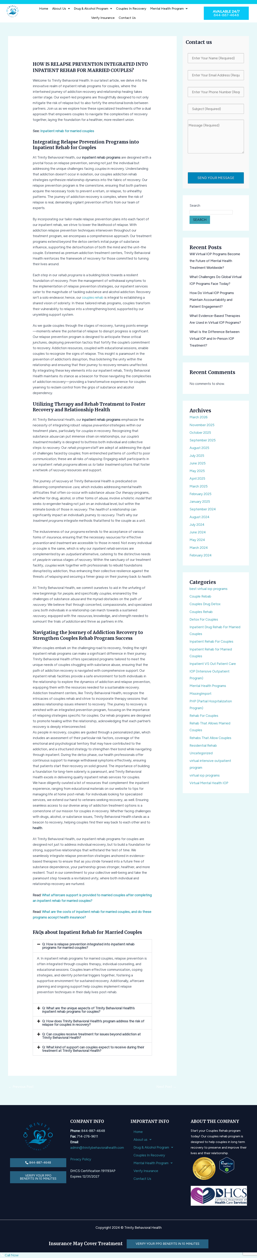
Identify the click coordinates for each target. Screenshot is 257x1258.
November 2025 (202, 425)
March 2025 (199, 486)
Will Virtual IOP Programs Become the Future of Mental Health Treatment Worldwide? (215, 261)
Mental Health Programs (208, 686)
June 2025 (198, 463)
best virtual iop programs (208, 589)
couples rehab (92, 297)
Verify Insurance (103, 18)
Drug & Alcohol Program (91, 8)
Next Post (166, 1087)
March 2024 (199, 548)
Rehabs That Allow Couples (210, 738)
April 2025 (197, 478)
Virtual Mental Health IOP (209, 783)
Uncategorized (201, 753)
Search (195, 205)
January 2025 (200, 502)
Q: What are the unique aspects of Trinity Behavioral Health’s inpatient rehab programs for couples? (88, 1009)
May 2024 (197, 540)
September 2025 (203, 440)
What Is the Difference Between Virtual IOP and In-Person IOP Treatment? (215, 338)
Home (43, 8)
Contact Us (127, 18)
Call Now (11, 1255)
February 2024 (201, 555)
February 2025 (200, 494)
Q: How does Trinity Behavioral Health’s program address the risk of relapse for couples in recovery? (93, 1022)
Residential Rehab (203, 745)
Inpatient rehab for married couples (67, 131)
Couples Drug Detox (205, 604)
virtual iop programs (205, 775)
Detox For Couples (204, 619)
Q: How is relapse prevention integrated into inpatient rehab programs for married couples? (88, 946)
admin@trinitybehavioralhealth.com (97, 1148)
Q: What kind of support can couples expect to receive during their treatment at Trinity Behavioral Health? (93, 1049)
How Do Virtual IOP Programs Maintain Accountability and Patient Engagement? (212, 299)
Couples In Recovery (131, 8)
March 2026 (199, 417)
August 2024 (199, 517)
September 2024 (203, 509)
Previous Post (21, 1087)
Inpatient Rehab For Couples (211, 641)
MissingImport (200, 694)
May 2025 (197, 471)
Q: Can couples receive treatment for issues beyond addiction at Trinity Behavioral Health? (91, 1036)
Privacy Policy (80, 1159)
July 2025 (197, 456)
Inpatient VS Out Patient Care (213, 664)
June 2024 (198, 532)
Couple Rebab (200, 596)
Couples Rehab (201, 612)
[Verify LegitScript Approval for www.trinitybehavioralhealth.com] (226, 1165)
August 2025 (199, 448)
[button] (61, 8)
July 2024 (197, 525)
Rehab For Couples (204, 716)
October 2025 (200, 433)
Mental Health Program (167, 8)
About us (59, 8)
